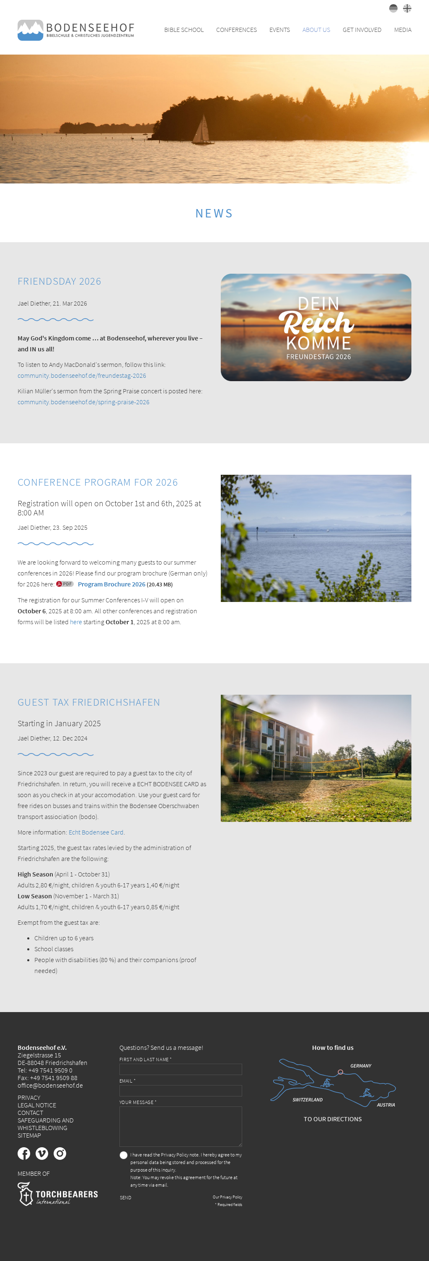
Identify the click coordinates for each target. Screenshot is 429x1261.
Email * (127, 1081)
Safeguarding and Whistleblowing (46, 1124)
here (76, 621)
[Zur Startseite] (75, 29)
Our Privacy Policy (227, 1197)
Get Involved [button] (362, 29)
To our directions (333, 1118)
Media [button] (402, 29)
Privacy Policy (175, 1154)
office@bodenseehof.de (50, 1085)
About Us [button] (316, 29)
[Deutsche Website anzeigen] (392, 10)
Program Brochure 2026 (111, 584)
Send (125, 1197)
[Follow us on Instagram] (62, 1157)
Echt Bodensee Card (96, 832)
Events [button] (279, 29)
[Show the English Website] (405, 10)
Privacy (29, 1097)
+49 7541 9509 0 (50, 1070)
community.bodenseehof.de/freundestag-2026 (82, 375)
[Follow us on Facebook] (27, 1157)
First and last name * (146, 1059)
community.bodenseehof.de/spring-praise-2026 (84, 402)
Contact (30, 1112)
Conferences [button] (236, 29)
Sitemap (29, 1135)
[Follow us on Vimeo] (45, 1157)
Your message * (138, 1102)
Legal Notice (37, 1105)
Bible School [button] (184, 29)
